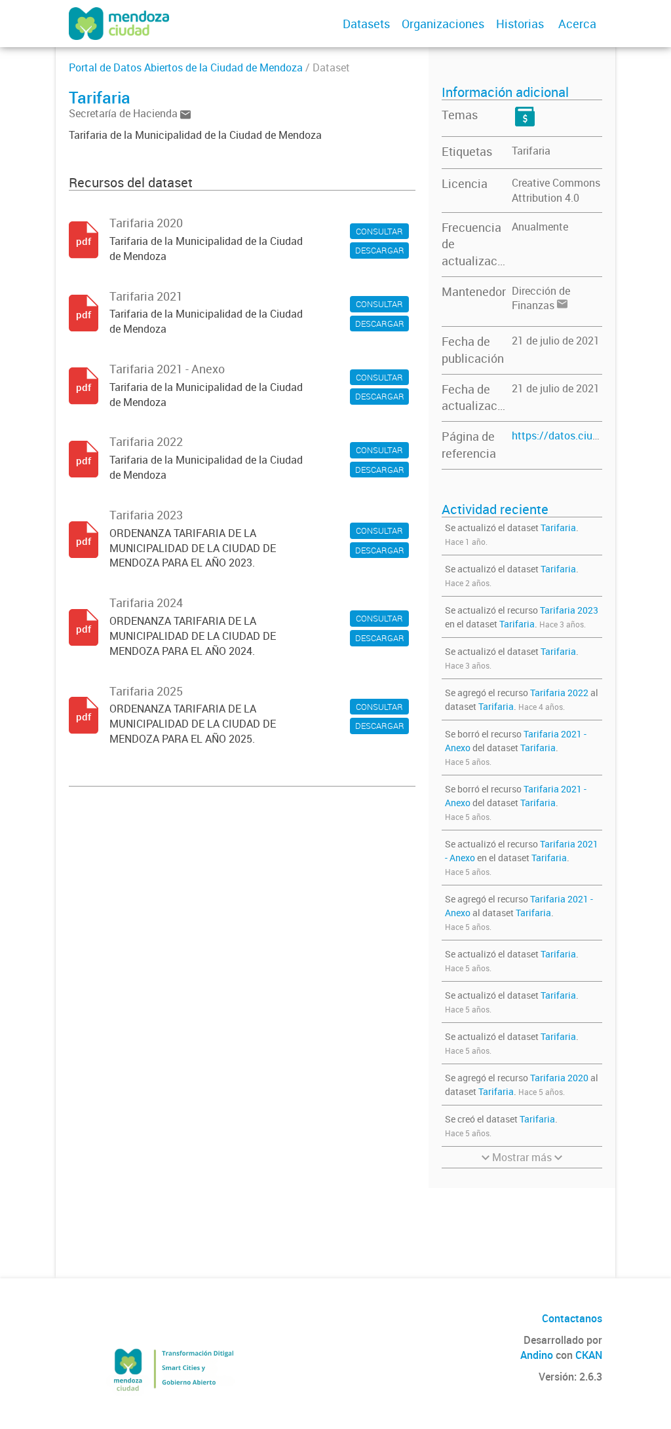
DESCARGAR (379, 250)
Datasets (366, 23)
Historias (520, 23)
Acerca (577, 23)
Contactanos (572, 1318)
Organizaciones (443, 23)
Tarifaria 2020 (559, 1077)
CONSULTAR (379, 231)
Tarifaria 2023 (569, 610)
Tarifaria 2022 (559, 692)
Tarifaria (531, 150)
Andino (536, 1355)
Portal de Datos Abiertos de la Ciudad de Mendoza (186, 67)
